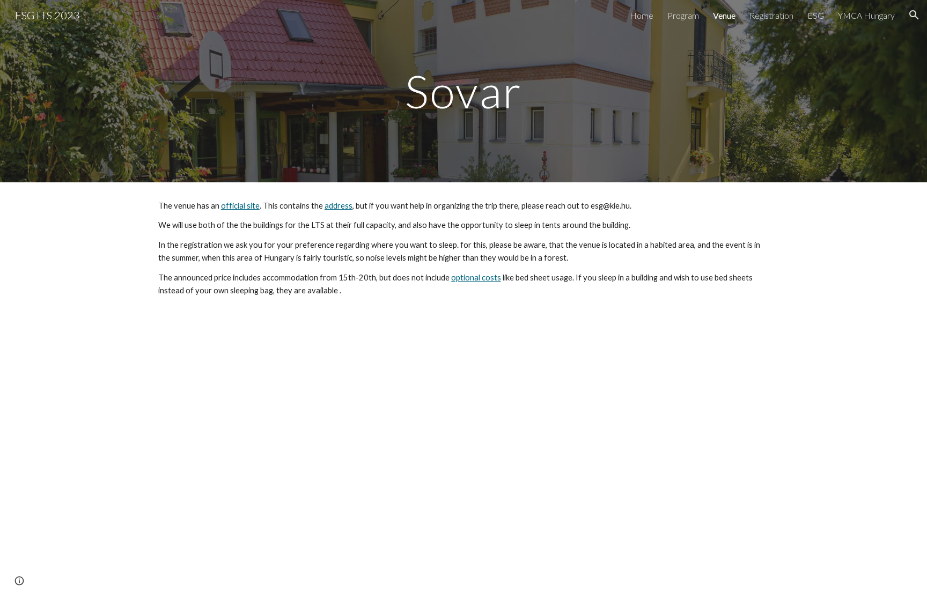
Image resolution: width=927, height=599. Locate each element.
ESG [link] (815, 15)
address (338, 205)
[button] (914, 15)
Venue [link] (724, 15)
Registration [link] (771, 15)
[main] (463, 91)
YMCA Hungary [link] (866, 15)
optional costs (476, 277)
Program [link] (683, 15)
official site (240, 205)
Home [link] (641, 15)
